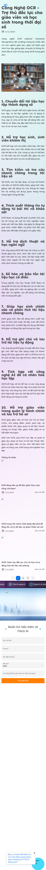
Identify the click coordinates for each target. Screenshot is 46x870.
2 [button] (23, 578)
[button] (33, 578)
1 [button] (18, 578)
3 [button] (27, 578)
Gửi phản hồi (23, 681)
